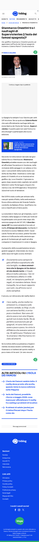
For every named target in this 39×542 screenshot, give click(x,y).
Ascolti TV (32, 19)
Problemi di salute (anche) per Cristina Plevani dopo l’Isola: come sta (20, 410)
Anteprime (6, 458)
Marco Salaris (9, 53)
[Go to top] (35, 535)
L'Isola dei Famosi (13, 22)
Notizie (12, 19)
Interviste (5, 464)
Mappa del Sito (7, 496)
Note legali (6, 493)
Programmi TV (21, 19)
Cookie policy (7, 484)
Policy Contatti (7, 487)
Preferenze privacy (9, 490)
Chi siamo (6, 478)
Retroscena (6, 467)
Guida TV (5, 19)
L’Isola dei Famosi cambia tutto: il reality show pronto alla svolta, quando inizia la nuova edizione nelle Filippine (21, 385)
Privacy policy (7, 481)
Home (3, 22)
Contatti (5, 499)
